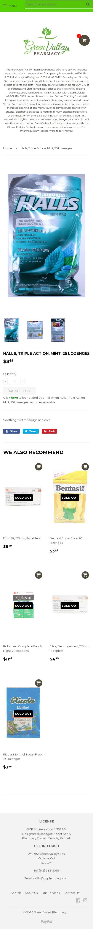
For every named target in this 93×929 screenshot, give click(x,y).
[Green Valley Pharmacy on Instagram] (85, 901)
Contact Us (71, 893)
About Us (31, 893)
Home (7, 148)
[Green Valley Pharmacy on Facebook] (78, 901)
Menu (13, 6)
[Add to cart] (38, 466)
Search (16, 893)
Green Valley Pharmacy (50, 912)
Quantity (9, 374)
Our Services (51, 893)
